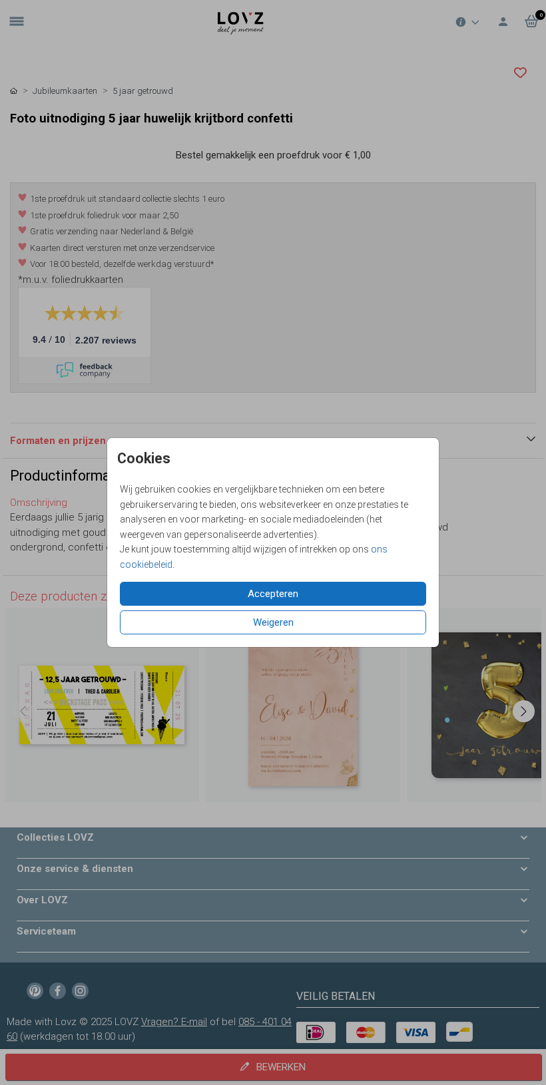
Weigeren (273, 622)
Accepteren (273, 594)
